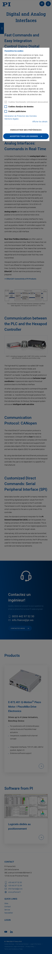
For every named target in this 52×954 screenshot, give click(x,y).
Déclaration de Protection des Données (21, 116)
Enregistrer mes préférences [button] (26, 130)
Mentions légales (12, 119)
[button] (26, 136)
